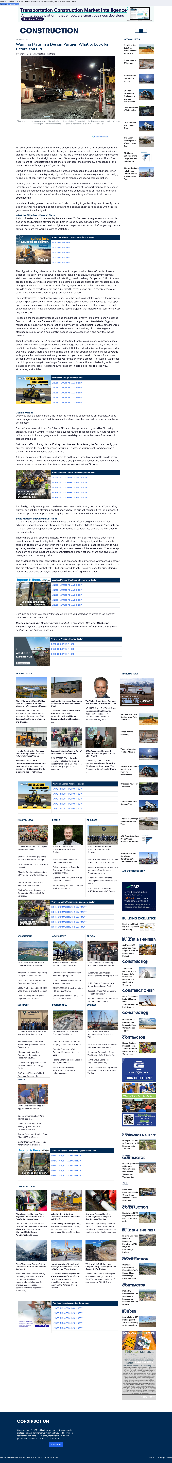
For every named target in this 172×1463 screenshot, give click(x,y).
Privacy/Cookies (165, 1457)
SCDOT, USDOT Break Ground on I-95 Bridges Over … (68, 989)
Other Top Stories (25, 1186)
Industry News (24, 673)
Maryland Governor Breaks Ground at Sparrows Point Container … (99, 849)
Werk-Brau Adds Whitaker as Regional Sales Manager (30, 884)
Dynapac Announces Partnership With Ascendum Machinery (102, 1046)
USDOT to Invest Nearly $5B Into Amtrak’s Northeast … (67, 981)
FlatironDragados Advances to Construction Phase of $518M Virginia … (31, 893)
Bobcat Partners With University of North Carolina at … (102, 992)
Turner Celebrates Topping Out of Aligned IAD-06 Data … (33, 1135)
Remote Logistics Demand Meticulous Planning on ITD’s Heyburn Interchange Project (130, 1244)
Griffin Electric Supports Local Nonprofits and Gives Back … (101, 984)
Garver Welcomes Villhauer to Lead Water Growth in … (66, 861)
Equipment (23, 1005)
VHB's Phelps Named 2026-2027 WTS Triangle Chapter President (32, 989)
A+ (145, 31)
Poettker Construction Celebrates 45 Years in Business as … (103, 1000)
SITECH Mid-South (61, 242)
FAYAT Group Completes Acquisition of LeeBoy (98, 1061)
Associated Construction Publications (23, 1457)
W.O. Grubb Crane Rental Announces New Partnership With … (100, 1034)
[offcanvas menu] (150, 30)
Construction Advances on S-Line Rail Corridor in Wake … (68, 997)
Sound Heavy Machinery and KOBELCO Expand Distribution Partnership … (31, 1044)
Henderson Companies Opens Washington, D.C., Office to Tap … (102, 1053)
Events (21, 1079)
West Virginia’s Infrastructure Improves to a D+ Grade (31, 997)
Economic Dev (59, 1005)
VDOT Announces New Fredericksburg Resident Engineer (64, 849)
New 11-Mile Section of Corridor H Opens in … (33, 865)
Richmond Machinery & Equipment (69, 477)
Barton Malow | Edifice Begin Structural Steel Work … (65, 1032)
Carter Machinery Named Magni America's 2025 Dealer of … (32, 1143)
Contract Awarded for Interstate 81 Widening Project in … (67, 974)
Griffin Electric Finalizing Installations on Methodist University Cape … (64, 1070)
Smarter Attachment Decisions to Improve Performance (129, 96)
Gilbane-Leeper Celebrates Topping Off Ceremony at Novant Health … (102, 881)
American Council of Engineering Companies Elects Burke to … (32, 974)
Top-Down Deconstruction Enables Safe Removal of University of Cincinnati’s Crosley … (129, 976)
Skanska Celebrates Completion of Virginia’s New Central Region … (32, 875)
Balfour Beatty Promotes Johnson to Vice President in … (68, 887)
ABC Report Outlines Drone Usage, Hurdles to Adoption (130, 839)
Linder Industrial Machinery (67, 383)
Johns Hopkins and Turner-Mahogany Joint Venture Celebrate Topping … (30, 1126)
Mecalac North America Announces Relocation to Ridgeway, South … (29, 1055)
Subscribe (56, 1444)
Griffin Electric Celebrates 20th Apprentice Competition (32, 1107)
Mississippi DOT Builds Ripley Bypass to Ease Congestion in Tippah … (129, 1025)
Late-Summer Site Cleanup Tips (130, 125)
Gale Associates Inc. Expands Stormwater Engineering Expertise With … (66, 870)
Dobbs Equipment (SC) (62, 644)
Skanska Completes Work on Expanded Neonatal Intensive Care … (66, 1052)
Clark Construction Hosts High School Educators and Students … (102, 964)
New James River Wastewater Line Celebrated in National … (31, 964)
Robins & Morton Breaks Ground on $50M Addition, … (67, 1061)
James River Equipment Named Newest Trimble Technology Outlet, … (32, 1065)
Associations (25, 936)
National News (132, 39)
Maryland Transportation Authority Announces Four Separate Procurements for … (103, 870)
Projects (92, 820)
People (56, 820)
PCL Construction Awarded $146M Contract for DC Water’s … (102, 889)
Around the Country (133, 871)
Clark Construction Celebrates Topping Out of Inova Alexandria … (68, 1043)
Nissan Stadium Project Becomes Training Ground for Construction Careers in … (129, 1048)
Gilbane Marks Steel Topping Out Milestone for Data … (32, 848)
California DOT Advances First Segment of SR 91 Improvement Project (130, 950)
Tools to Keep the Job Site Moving (130, 78)
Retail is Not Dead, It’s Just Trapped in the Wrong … (130, 926)
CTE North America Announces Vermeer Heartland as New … (32, 1032)
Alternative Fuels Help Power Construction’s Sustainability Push (131, 173)
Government (59, 936)
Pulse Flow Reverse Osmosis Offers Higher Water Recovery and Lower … (130, 1194)
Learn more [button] (71, 1)
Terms (151, 1457)
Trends (91, 936)
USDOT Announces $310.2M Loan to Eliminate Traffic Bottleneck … (103, 861)
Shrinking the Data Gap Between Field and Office (129, 717)
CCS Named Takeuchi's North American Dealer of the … (31, 1074)
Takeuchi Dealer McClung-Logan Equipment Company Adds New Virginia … (102, 1070)
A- (137, 31)
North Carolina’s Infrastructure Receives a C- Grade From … (31, 981)
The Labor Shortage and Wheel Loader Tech (129, 821)
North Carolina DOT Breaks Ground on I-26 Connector (65, 964)
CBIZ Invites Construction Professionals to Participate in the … (103, 976)
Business (91, 1005)
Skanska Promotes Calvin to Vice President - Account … (67, 879)
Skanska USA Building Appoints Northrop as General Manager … (32, 858)
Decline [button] (3, 4)
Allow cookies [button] (13, 4)
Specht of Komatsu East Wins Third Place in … (31, 1117)
